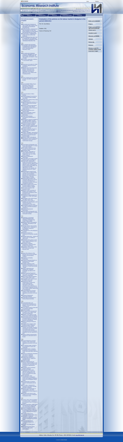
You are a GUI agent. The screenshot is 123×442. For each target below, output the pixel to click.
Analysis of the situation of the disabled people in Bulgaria (29, 324)
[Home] (96, 8)
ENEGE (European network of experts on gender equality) (29, 124)
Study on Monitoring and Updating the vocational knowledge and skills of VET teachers (28, 270)
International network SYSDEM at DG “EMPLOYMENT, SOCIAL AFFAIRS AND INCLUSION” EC (30, 121)
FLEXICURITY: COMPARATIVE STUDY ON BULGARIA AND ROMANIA (29, 35)
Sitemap (97, 1)
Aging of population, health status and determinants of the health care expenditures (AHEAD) (30, 405)
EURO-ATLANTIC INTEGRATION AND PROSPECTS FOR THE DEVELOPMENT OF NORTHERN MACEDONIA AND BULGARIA (30, 31)
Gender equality (26, 309)
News (88, 1)
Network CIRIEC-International (29, 137)
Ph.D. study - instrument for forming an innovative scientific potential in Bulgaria (29, 386)
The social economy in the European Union (28, 188)
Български (25, 1)
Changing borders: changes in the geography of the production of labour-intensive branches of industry (29, 411)
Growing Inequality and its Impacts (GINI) (28, 111)
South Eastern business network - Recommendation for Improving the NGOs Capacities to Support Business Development (30, 318)
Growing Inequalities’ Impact (28, 112)
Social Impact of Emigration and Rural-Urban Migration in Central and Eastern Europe (29, 146)
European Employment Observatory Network (27, 296)
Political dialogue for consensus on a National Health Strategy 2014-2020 (29, 97)
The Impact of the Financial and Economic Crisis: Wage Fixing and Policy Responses (29, 312)
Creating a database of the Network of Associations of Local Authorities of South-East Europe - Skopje (29, 265)
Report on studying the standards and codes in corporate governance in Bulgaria (29, 355)
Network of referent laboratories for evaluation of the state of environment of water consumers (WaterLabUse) (29, 107)
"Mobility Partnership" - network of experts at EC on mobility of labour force (30, 237)
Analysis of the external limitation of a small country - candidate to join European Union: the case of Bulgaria (29, 401)
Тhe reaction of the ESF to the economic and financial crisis (29, 149)
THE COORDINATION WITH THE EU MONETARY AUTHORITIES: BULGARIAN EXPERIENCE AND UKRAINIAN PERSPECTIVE (29, 39)
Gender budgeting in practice (29, 408)
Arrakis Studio (64, 439)
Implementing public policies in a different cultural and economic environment (29, 103)
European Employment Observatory (27, 114)
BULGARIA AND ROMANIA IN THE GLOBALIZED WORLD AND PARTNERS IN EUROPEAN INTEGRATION (29, 26)
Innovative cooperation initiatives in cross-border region (29, 60)
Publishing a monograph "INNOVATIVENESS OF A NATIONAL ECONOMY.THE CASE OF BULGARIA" (28, 219)
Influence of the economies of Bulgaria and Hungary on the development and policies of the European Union (29, 192)
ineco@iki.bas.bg (80, 435)
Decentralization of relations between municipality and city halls (29, 383)
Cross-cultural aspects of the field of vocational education (29, 308)
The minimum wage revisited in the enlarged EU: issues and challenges (29, 346)
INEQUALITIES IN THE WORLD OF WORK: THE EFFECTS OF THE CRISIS (29, 223)
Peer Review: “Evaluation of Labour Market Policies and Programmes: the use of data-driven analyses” (29, 153)
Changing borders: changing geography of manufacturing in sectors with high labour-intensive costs (30, 350)
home (22, 15)
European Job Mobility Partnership (27, 258)
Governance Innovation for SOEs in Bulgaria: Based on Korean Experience (29, 65)
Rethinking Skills (26, 150)
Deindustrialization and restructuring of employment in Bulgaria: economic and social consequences (29, 304)
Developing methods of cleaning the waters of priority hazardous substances (29, 206)
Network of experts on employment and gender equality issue (29, 234)
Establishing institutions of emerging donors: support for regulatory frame (29, 358)
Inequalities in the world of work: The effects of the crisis (29, 199)
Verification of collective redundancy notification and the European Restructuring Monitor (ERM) (29, 418)
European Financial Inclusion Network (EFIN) (29, 135)
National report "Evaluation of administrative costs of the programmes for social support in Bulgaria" (29, 390)
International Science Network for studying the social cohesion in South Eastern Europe (29, 139)
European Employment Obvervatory (27, 157)
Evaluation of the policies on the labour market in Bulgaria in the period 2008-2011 (29, 241)
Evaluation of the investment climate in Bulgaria (28, 368)
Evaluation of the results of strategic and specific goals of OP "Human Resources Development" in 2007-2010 (29, 202)
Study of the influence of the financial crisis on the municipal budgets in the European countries (29, 255)
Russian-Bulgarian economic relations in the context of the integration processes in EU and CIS (29, 292)
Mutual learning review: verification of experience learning (28, 422)
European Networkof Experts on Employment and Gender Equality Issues (29, 261)
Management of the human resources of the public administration (28, 428)
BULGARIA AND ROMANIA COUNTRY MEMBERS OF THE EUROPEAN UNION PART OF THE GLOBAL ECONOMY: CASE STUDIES (29, 56)
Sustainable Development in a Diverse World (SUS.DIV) (29, 298)
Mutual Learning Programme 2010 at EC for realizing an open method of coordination (29, 274)
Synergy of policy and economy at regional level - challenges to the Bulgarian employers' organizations (29, 227)
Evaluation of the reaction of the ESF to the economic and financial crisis (29, 248)
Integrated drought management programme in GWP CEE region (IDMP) (29, 196)
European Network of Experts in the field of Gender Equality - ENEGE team (29, 130)
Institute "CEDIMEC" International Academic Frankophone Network (29, 133)
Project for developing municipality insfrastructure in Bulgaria (29, 117)
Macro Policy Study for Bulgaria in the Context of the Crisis (29, 277)
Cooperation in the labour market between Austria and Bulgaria (29, 159)
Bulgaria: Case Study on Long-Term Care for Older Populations (29, 315)
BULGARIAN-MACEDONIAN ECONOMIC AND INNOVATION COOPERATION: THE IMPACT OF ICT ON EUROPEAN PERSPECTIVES (29, 47)
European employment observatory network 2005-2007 (29, 414)
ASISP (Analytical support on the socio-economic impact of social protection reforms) (29, 126)
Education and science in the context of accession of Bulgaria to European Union (29, 394)
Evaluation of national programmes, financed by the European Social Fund (29, 244)
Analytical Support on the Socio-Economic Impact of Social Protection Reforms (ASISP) (29, 185)
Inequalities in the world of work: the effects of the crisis (29, 279)
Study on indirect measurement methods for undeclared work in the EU (29, 335)
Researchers (42, 15)
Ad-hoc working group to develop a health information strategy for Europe (29, 79)
